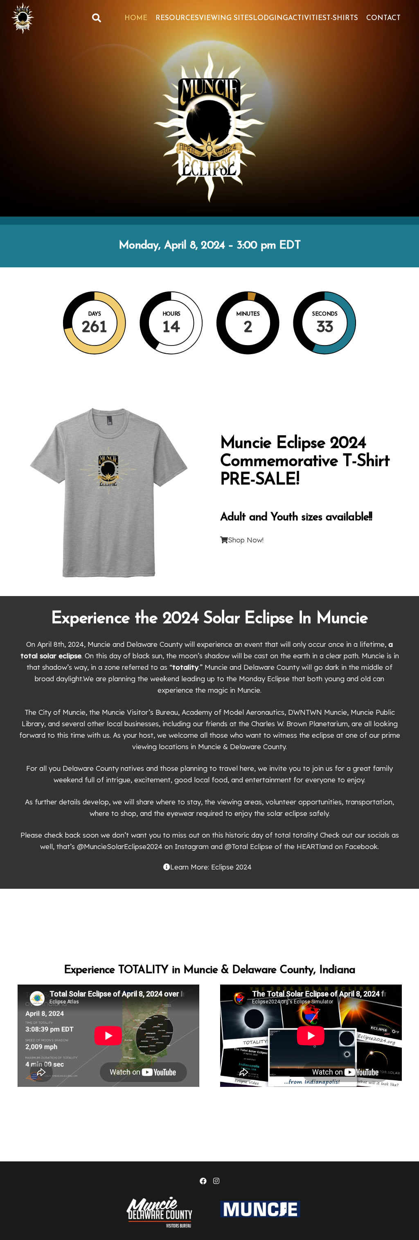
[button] (96, 18)
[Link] (23, 18)
